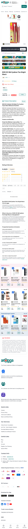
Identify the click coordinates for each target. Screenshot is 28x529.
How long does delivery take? (8, 248)
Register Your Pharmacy (6, 446)
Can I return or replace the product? (9, 255)
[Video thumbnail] (19, 16)
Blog (2, 439)
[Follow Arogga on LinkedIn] (2, 504)
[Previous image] (4, 33)
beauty (11, 207)
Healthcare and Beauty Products (8, 431)
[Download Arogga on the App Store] (11, 496)
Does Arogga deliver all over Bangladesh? (10, 236)
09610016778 (10, 456)
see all (25, 265)
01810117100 (11, 458)
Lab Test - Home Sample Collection (9, 427)
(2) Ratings (14, 81)
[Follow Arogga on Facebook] (5, 504)
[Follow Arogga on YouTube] (11, 504)
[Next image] (24, 33)
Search (24, 6)
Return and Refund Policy (7, 416)
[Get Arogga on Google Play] (4, 496)
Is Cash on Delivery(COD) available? (9, 242)
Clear (5, 185)
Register (23, 49)
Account (3, 444)
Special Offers (4, 448)
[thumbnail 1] (9, 16)
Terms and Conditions (6, 414)
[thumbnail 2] (14, 16)
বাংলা (24, 101)
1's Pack (5, 89)
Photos (10, 185)
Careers (3, 410)
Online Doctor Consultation (7, 425)
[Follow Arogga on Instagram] (8, 504)
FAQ (2, 442)
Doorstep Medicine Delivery (7, 429)
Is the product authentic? (7, 229)
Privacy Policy (4, 412)
